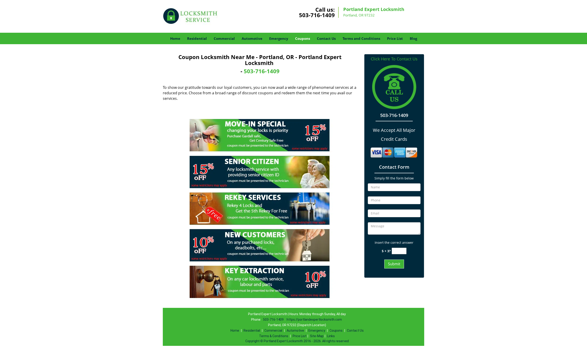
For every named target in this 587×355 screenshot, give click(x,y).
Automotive (252, 38)
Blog (413, 38)
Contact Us (326, 38)
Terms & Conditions (273, 336)
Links (331, 336)
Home (175, 38)
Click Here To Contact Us (394, 59)
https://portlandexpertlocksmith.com (314, 319)
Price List (395, 38)
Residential (197, 38)
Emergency (278, 38)
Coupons (302, 38)
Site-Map (317, 336)
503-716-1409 (317, 15)
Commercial (224, 38)
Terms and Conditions (361, 38)
